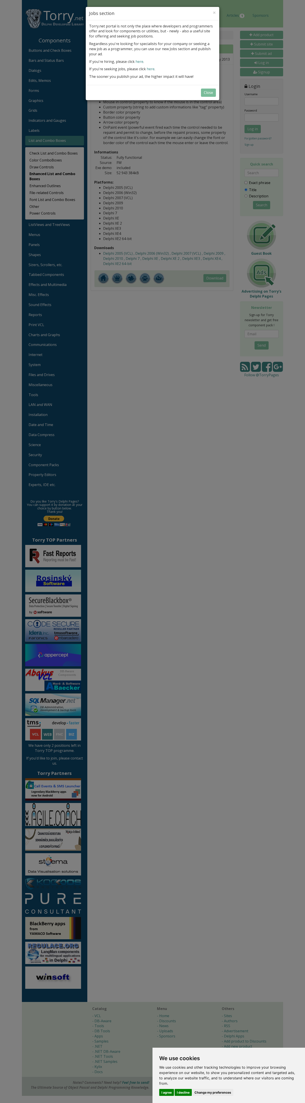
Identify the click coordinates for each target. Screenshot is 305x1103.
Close (208, 92)
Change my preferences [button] (212, 1092)
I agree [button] (166, 1092)
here (139, 61)
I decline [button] (183, 1092)
